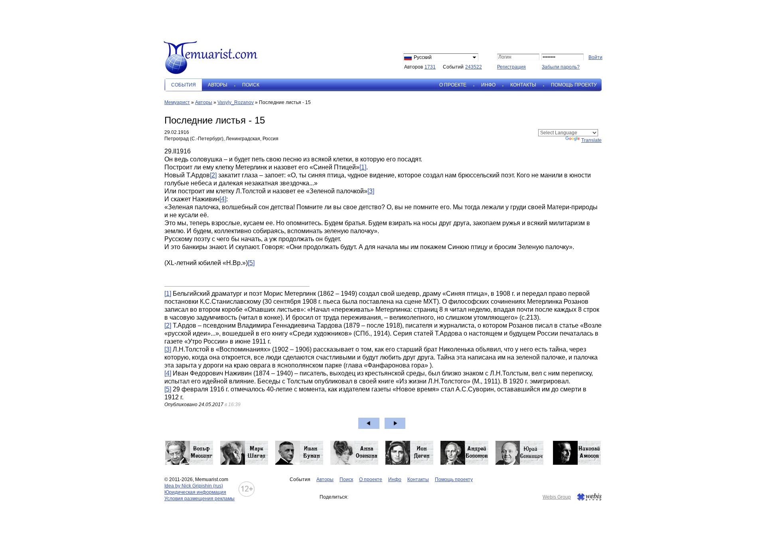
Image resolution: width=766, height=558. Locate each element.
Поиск (250, 85)
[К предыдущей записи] (368, 423)
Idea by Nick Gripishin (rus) (193, 486)
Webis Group (557, 497)
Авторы (217, 85)
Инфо (488, 85)
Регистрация (511, 67)
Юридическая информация (195, 492)
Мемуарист (177, 102)
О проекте (452, 85)
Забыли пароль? (561, 67)
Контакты (523, 85)
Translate (591, 140)
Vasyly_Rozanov (235, 102)
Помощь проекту (574, 85)
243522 (473, 67)
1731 (430, 67)
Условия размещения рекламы (199, 498)
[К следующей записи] (395, 423)
